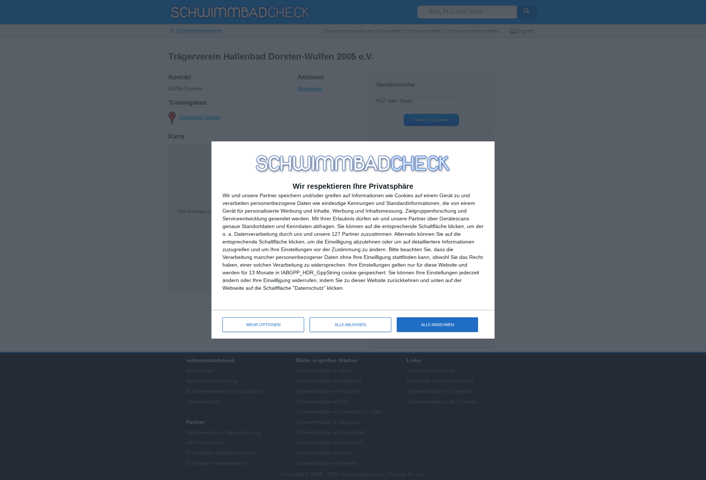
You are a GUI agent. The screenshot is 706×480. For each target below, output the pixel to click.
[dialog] (353, 240)
